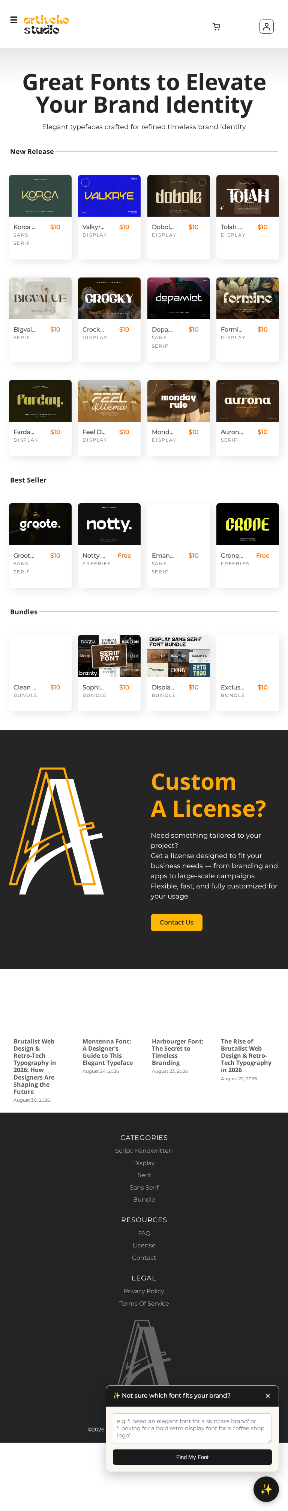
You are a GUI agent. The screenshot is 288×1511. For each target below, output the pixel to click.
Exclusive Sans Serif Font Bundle (232, 687)
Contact (144, 1257)
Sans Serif (144, 1187)
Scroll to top (281, 1169)
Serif (22, 337)
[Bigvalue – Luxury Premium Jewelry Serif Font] (40, 298)
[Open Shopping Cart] (216, 27)
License (144, 1245)
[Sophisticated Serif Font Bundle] (109, 656)
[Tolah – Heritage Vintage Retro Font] (247, 196)
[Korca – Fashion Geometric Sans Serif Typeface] (40, 196)
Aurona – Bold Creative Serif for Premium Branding (232, 432)
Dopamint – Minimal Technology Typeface (163, 329)
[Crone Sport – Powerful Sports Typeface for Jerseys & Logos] (247, 524)
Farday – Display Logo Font (25, 432)
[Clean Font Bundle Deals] (40, 656)
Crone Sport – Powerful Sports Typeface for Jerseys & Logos (232, 555)
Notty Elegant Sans (94, 555)
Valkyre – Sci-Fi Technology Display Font (94, 227)
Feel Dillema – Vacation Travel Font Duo (94, 432)
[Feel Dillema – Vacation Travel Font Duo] (109, 401)
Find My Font (192, 1457)
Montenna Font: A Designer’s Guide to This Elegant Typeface (107, 1052)
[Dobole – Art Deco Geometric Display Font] (178, 196)
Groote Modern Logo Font (25, 555)
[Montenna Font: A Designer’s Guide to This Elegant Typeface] (109, 1007)
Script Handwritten (144, 1150)
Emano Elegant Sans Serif (163, 555)
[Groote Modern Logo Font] (40, 524)
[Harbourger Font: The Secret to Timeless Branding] (178, 1007)
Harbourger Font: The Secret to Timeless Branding (178, 1052)
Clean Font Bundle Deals (25, 687)
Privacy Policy (144, 1291)
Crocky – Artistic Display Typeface (94, 329)
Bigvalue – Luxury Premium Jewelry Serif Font (25, 329)
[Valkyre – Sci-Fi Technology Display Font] (109, 196)
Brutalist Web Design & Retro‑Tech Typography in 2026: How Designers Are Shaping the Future (35, 1066)
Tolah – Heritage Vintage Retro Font (232, 227)
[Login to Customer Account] (266, 26)
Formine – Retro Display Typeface (232, 329)
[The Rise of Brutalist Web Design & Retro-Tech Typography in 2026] (247, 1007)
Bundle (26, 695)
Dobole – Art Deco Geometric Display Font (163, 227)
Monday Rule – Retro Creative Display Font (163, 432)
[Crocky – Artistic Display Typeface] (109, 298)
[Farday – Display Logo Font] (40, 401)
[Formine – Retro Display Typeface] (247, 298)
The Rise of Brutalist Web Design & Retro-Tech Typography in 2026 (246, 1055)
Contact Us (177, 922)
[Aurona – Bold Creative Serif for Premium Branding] (247, 401)
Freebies (96, 563)
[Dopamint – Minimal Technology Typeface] (178, 298)
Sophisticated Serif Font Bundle (94, 687)
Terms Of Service (144, 1303)
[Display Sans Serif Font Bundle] (178, 656)
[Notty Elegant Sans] (109, 524)
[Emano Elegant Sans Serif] (178, 524)
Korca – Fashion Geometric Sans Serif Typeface (25, 227)
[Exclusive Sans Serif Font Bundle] (247, 656)
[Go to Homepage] (46, 33)
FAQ (144, 1233)
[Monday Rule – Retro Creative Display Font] (178, 401)
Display (95, 235)
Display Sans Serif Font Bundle (163, 687)
